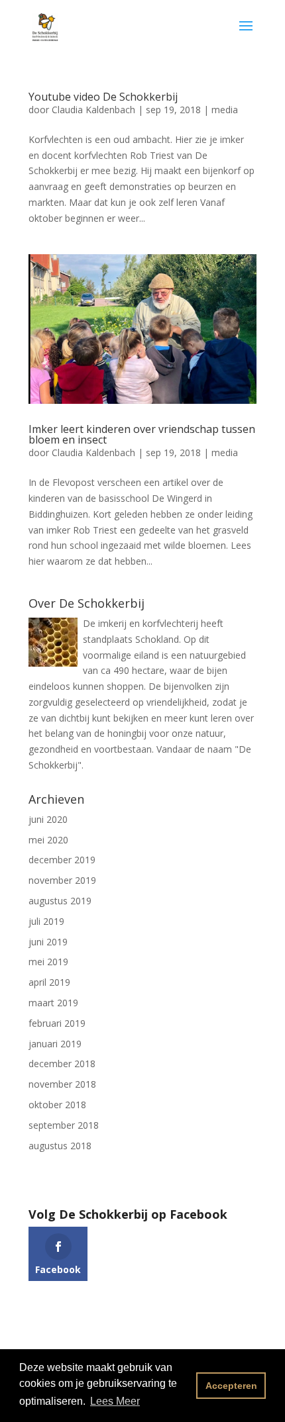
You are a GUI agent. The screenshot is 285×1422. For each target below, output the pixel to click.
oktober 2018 (57, 1104)
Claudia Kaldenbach (93, 109)
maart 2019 (53, 1002)
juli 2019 (46, 921)
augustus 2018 (59, 1145)
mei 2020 (48, 839)
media (224, 109)
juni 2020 (48, 819)
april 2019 (49, 982)
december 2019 (61, 859)
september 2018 (63, 1125)
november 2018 (62, 1084)
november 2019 (62, 880)
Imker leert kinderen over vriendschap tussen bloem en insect (141, 434)
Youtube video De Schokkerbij (103, 96)
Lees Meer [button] (115, 1401)
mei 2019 (48, 961)
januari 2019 (55, 1043)
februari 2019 (57, 1023)
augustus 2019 (59, 900)
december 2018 (61, 1063)
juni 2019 (48, 941)
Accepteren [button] (231, 1385)
